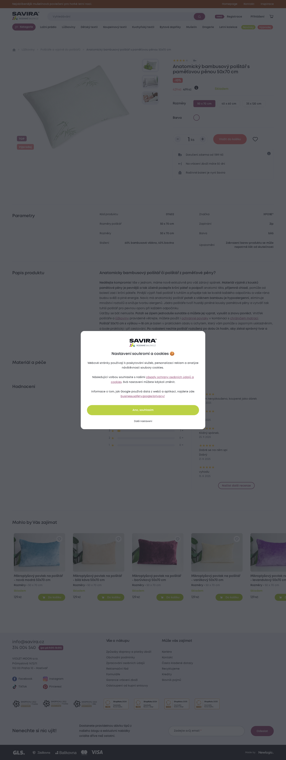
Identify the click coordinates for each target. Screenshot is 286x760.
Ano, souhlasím (143, 410)
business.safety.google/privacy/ (143, 396)
